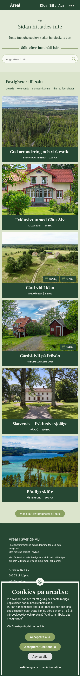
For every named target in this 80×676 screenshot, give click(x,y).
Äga (61, 5)
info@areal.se (17, 581)
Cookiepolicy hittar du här (28, 626)
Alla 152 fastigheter (63, 88)
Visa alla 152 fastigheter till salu (40, 513)
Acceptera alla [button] (40, 637)
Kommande (23, 88)
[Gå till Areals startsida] (15, 5)
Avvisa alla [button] (40, 656)
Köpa (43, 5)
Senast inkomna (41, 88)
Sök (73, 59)
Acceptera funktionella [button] (40, 647)
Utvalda (10, 88)
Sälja (52, 5)
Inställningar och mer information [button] (40, 667)
